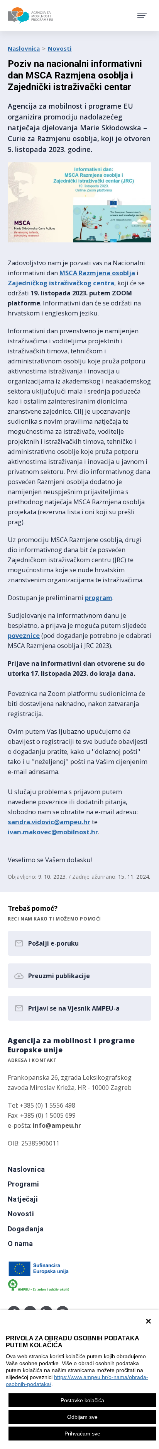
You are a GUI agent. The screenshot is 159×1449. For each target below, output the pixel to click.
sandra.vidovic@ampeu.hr (49, 821)
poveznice (24, 635)
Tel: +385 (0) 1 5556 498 (41, 1105)
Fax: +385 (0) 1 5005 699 (42, 1115)
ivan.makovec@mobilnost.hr (53, 831)
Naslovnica (24, 48)
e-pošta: (44, 1125)
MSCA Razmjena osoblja (97, 272)
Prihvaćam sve (82, 1433)
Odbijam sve (82, 1417)
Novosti (60, 48)
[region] (79, 1379)
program (98, 597)
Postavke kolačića (82, 1400)
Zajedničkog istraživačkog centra (61, 282)
